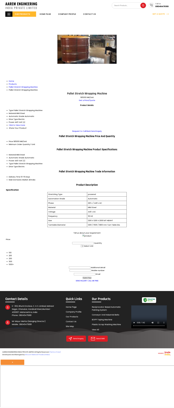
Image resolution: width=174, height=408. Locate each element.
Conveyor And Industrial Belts (105, 314)
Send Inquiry (96, 131)
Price (11, 141)
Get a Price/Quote (87, 100)
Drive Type (13, 166)
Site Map (70, 326)
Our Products (22, 14)
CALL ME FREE (93, 280)
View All (95, 329)
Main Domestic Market (18, 179)
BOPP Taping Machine (102, 319)
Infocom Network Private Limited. (37, 354)
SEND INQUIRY (81, 280)
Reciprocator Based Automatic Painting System (106, 308)
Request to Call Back (81, 131)
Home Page (45, 14)
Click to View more (17, 125)
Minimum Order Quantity (19, 144)
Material (12, 154)
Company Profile (67, 14)
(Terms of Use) (55, 352)
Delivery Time (14, 177)
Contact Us (89, 14)
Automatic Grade (16, 157)
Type (11, 163)
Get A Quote (158, 14)
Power (11, 160)
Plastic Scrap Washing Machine (106, 324)
